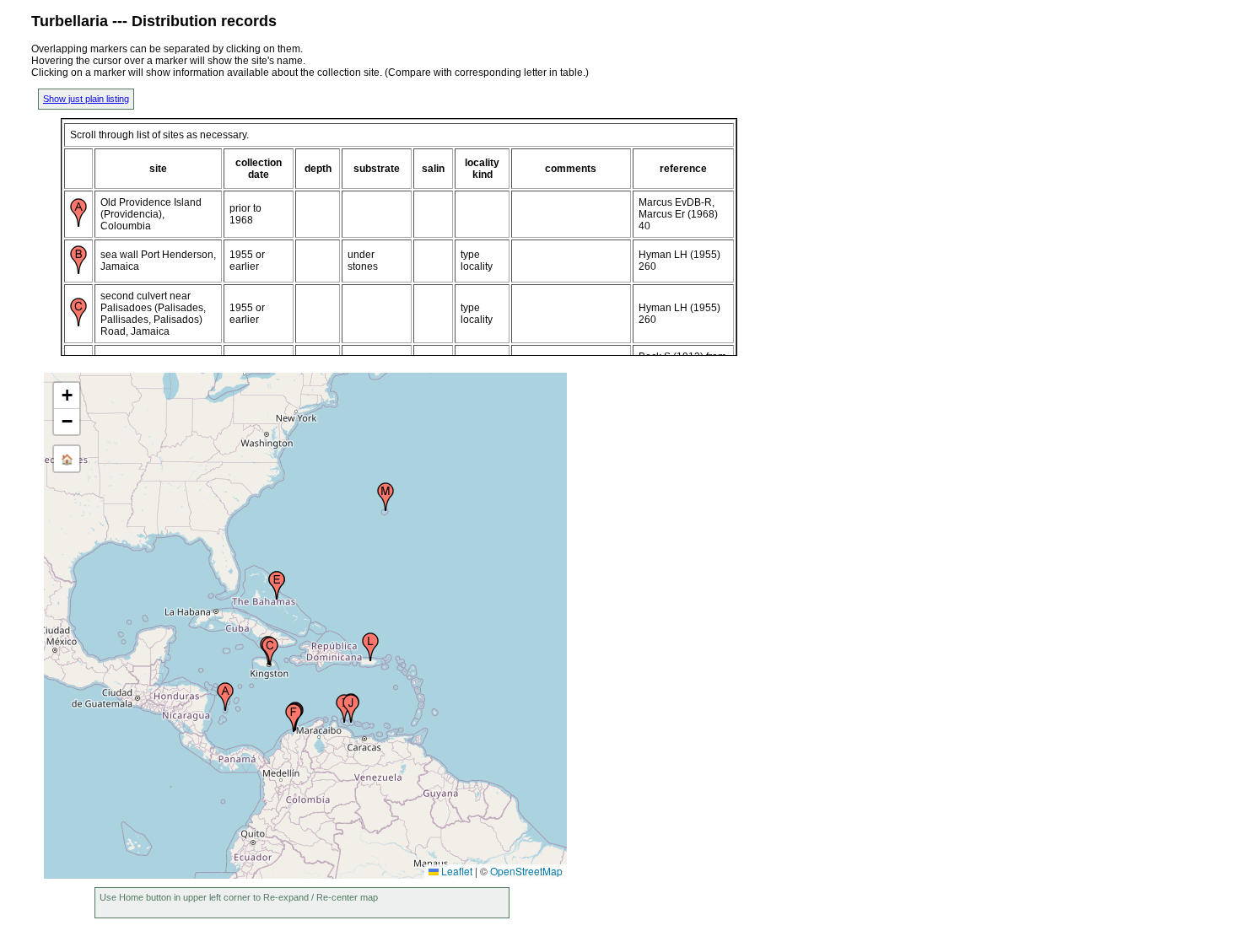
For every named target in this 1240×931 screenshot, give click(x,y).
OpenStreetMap (526, 871)
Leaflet (455, 871)
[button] (225, 696)
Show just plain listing (86, 99)
